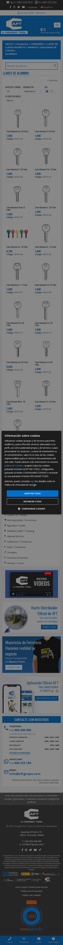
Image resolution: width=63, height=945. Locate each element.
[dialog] (31, 472)
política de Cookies (14, 465)
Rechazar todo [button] (32, 501)
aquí (32, 481)
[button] (31, 508)
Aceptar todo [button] (32, 493)
